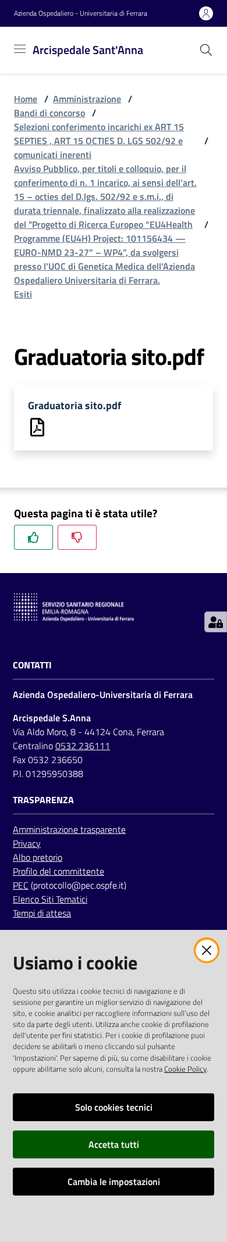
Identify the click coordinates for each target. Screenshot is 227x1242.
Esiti (23, 294)
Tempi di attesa (42, 913)
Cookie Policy (185, 1069)
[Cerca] (206, 50)
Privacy (27, 843)
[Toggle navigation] (20, 49)
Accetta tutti (113, 1144)
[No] (77, 537)
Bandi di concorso (49, 113)
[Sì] (33, 537)
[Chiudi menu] (185, 23)
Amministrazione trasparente (69, 829)
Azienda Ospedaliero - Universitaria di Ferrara (80, 13)
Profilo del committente (58, 871)
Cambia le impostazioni (114, 1182)
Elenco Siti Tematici (50, 899)
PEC (21, 885)
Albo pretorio (37, 857)
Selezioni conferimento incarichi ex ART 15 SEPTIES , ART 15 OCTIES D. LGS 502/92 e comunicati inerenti (99, 141)
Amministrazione (87, 99)
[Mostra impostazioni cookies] (215, 621)
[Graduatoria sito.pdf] (37, 426)
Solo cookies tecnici (113, 1107)
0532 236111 (82, 746)
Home (25, 99)
